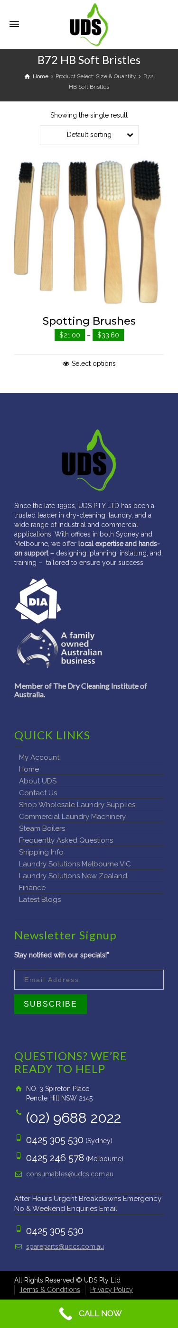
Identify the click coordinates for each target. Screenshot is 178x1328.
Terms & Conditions (49, 1289)
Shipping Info (41, 852)
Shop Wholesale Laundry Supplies (77, 804)
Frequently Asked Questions (66, 840)
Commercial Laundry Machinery (72, 816)
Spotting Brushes (89, 321)
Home (29, 769)
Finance (32, 887)
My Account (39, 757)
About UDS (37, 781)
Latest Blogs (40, 899)
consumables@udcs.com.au (69, 1174)
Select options (94, 363)
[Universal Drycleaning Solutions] (89, 23)
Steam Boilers (42, 828)
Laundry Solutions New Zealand (73, 876)
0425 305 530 (55, 1140)
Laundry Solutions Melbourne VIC (75, 864)
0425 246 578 (55, 1158)
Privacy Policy (111, 1289)
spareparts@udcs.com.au (65, 1246)
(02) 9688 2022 (73, 1118)
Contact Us (38, 793)
